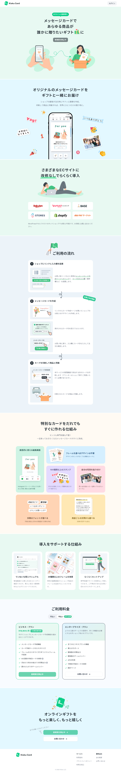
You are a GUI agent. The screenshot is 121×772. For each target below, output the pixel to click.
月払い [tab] (52, 617)
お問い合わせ (85, 224)
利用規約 (79, 757)
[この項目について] (43, 659)
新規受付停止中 (60, 40)
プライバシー (84, 761)
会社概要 (99, 757)
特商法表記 (80, 764)
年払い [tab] (64, 617)
